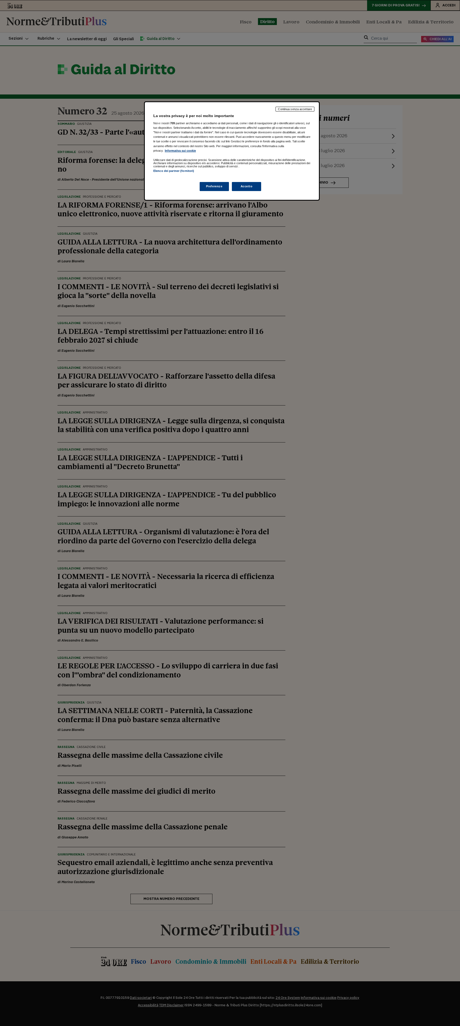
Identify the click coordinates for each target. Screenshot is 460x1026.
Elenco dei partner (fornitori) (173, 170)
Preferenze (214, 186)
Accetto (247, 186)
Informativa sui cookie (180, 150)
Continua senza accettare (295, 109)
